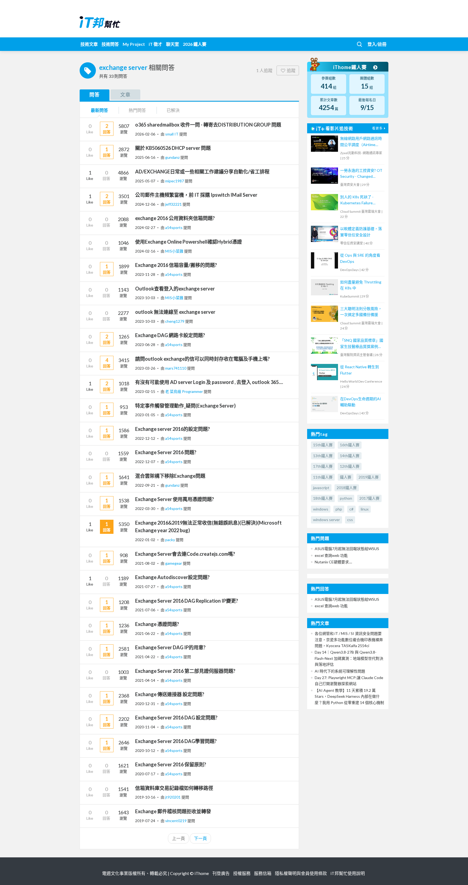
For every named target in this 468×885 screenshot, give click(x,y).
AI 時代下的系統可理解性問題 (340, 671)
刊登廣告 (221, 873)
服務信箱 (262, 873)
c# (351, 509)
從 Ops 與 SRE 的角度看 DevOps (360, 258)
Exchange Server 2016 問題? (165, 452)
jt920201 (173, 797)
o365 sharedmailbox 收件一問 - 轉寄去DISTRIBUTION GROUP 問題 (208, 125)
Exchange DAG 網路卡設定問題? (170, 335)
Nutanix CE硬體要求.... (333, 562)
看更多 (377, 128)
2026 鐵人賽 (194, 44)
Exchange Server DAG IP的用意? (170, 647)
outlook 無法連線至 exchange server (175, 312)
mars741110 (176, 368)
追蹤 (291, 70)
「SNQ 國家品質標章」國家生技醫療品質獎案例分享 (361, 344)
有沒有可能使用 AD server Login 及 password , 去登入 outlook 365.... (209, 382)
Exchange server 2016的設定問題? (172, 429)
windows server (326, 519)
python (346, 498)
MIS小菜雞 (174, 251)
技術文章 (89, 44)
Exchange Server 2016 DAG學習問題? (176, 741)
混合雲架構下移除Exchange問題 (170, 476)
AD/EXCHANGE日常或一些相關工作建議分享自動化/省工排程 (202, 172)
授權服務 (242, 873)
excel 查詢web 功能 (331, 555)
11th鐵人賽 (323, 477)
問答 (94, 95)
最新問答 (99, 110)
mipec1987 (175, 181)
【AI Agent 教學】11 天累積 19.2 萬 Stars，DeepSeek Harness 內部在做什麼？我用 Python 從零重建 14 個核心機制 (349, 696)
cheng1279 (175, 321)
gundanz (172, 157)
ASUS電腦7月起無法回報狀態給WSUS (347, 548)
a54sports (174, 227)
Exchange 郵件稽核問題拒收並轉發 (173, 811)
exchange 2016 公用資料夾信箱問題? (175, 218)
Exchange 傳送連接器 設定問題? (169, 694)
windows (320, 509)
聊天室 (172, 44)
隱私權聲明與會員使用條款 (301, 873)
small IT (172, 134)
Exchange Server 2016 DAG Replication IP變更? (186, 601)
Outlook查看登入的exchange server (175, 289)
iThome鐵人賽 (350, 67)
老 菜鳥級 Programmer (184, 391)
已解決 (173, 110)
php (339, 509)
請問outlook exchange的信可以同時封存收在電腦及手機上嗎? (202, 359)
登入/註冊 (377, 44)
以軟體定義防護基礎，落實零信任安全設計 (361, 231)
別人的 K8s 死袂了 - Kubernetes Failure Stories (356, 200)
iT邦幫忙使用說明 (347, 873)
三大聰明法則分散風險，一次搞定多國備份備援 (361, 311)
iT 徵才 (155, 44)
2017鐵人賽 (369, 498)
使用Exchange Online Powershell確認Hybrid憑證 (188, 242)
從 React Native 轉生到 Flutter (359, 369)
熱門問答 (137, 110)
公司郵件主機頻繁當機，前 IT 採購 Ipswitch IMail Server (196, 195)
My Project (134, 44)
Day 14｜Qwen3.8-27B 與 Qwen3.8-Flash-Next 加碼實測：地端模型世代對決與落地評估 (349, 658)
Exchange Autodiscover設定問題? (172, 577)
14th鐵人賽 (349, 455)
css (350, 519)
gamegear (174, 563)
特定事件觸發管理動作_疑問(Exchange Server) (185, 406)
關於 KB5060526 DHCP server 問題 (173, 148)
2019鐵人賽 (369, 477)
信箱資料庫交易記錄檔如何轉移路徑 (174, 788)
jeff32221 (174, 204)
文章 (125, 95)
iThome (201, 873)
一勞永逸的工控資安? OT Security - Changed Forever (361, 174)
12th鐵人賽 (349, 466)
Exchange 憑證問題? (157, 624)
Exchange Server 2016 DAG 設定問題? (176, 718)
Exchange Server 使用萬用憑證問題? (174, 499)
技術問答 (110, 44)
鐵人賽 (345, 477)
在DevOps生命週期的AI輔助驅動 (360, 401)
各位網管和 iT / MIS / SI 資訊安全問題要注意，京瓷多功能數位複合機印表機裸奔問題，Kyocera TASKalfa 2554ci (349, 639)
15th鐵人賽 (323, 444)
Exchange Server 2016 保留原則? (170, 764)
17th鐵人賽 (323, 466)
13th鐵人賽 (323, 455)
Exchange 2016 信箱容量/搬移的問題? (176, 265)
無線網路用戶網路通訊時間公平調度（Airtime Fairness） (361, 142)
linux (365, 509)
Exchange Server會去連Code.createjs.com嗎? (185, 554)
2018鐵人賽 (347, 487)
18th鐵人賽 (323, 498)
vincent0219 (176, 820)
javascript (321, 487)
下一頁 (200, 838)
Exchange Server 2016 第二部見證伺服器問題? (185, 671)
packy (170, 539)
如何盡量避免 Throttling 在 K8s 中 (360, 285)
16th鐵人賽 (349, 444)
